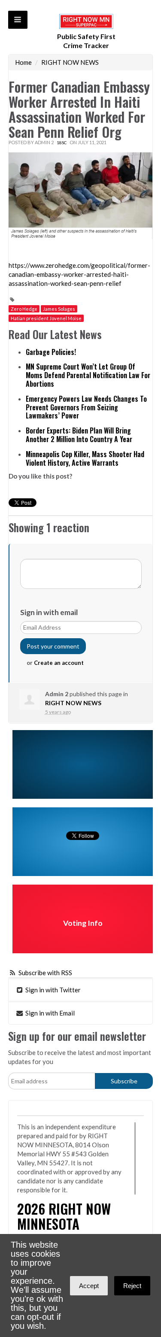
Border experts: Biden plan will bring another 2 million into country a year (79, 434)
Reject (132, 1285)
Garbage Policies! (51, 352)
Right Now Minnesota (64, 1216)
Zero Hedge (24, 309)
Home (23, 62)
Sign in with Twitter (52, 990)
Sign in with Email (49, 1013)
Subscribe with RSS (45, 972)
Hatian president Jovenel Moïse (46, 318)
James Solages (59, 309)
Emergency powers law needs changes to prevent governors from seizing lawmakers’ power (86, 407)
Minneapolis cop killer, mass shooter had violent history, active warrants (85, 458)
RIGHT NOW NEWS (70, 62)
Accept (89, 1285)
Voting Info (83, 923)
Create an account (59, 662)
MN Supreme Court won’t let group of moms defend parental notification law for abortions (88, 375)
